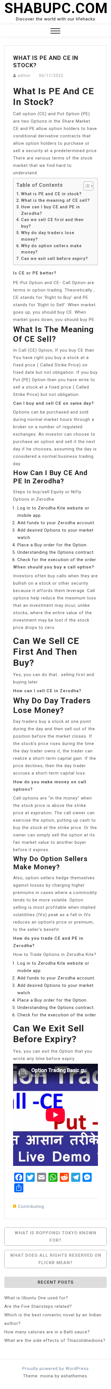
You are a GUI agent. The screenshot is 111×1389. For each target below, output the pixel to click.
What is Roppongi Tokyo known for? (55, 1236)
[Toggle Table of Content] (85, 186)
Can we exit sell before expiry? (54, 258)
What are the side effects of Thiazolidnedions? (55, 1340)
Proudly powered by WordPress (55, 1368)
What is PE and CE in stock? (51, 194)
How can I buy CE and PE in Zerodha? (50, 210)
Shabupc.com (56, 8)
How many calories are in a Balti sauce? (47, 1332)
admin (24, 75)
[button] (55, 32)
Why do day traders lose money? (47, 236)
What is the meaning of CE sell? (55, 200)
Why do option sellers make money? (51, 249)
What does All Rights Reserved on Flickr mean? (55, 1259)
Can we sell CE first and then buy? (52, 222)
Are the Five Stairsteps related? (38, 1306)
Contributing (31, 1206)
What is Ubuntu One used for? (36, 1297)
